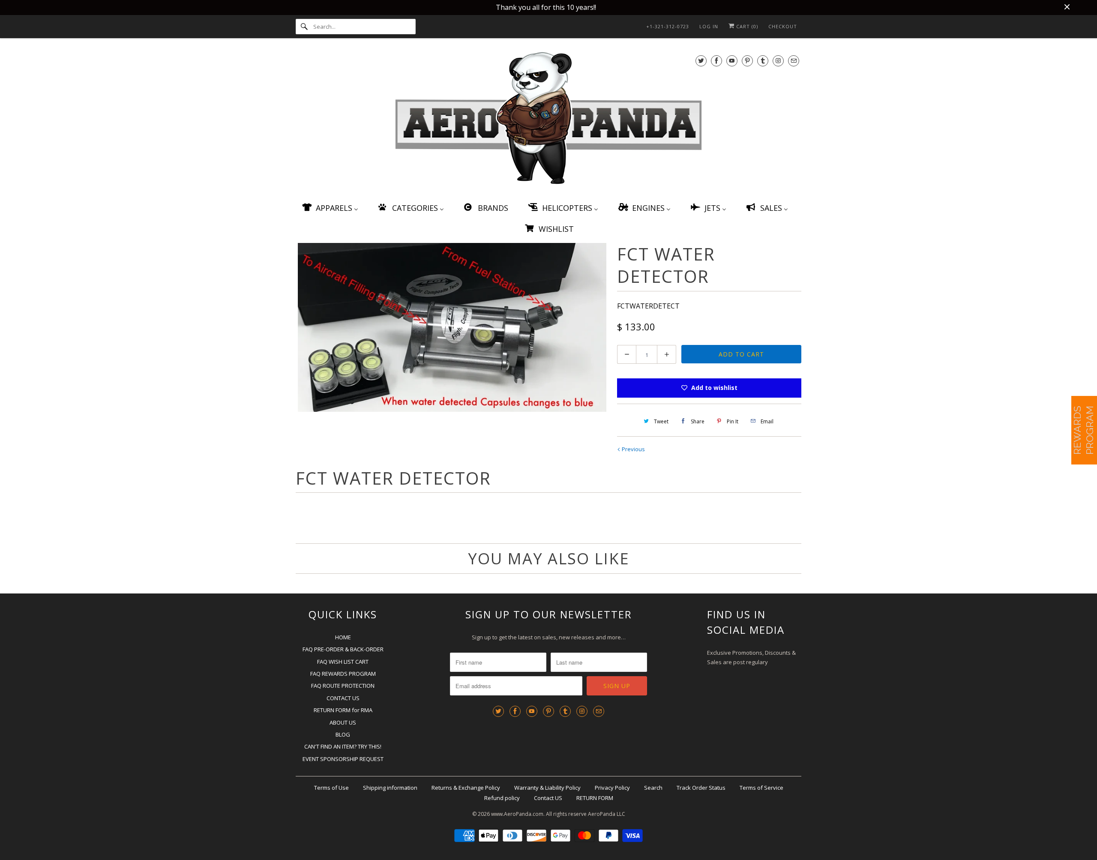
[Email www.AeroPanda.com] (793, 60)
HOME (343, 637)
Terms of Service (761, 787)
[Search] (304, 26)
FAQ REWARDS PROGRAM (343, 673)
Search (653, 787)
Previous (632, 449)
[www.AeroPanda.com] (548, 120)
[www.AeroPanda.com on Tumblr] (762, 60)
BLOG (343, 734)
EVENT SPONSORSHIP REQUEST (343, 759)
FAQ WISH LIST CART (343, 661)
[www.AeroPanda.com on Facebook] (716, 60)
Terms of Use (331, 787)
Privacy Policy (612, 787)
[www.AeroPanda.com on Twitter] (701, 60)
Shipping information (390, 787)
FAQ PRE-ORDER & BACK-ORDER (343, 649)
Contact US (548, 798)
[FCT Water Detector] (452, 327)
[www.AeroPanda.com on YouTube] (731, 60)
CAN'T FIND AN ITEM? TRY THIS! (342, 746)
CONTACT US (343, 698)
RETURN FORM (594, 798)
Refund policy (502, 798)
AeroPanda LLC (606, 814)
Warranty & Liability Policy (547, 787)
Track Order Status (701, 787)
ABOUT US (343, 722)
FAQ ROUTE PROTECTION (343, 685)
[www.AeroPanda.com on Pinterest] (747, 60)
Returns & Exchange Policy (466, 787)
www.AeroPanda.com (517, 814)
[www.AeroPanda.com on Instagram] (778, 60)
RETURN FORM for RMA (343, 710)
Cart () (746, 26)
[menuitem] (329, 207)
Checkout (782, 26)
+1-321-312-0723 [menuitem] (667, 26)
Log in (708, 26)
